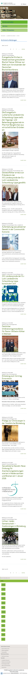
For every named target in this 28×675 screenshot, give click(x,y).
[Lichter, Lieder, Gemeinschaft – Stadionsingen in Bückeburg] (10, 536)
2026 (3, 585)
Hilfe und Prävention (6, 665)
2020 (3, 612)
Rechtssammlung (4, 653)
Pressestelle (4, 652)
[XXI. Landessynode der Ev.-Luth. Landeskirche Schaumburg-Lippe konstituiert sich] (10, 293)
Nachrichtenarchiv (5, 648)
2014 (3, 634)
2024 (3, 594)
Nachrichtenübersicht (5, 577)
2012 (3, 639)
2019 (3, 616)
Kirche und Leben (7, 22)
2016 (3, 630)
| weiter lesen (23, 100)
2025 (3, 589)
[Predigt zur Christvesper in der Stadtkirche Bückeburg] (10, 433)
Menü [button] (24, 4)
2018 (3, 621)
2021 (3, 607)
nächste (23, 49)
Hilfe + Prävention (8, 30)
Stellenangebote (5, 650)
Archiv (2, 580)
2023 (3, 598)
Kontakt (3, 657)
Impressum (4, 667)
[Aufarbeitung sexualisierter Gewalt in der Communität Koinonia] (10, 241)
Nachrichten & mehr (5, 646)
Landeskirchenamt (5, 660)
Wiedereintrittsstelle (6, 662)
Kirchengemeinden (6, 663)
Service (4, 26)
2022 (3, 603)
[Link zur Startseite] (8, 3)
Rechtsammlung (5, 656)
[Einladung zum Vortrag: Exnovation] (10, 388)
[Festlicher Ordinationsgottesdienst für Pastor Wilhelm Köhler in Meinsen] (10, 343)
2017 (3, 625)
